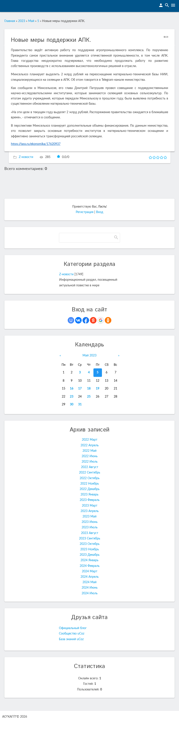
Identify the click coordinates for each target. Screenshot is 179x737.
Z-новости (26, 157)
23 (71, 396)
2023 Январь (89, 494)
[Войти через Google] (100, 320)
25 (89, 396)
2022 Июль (90, 461)
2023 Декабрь (90, 554)
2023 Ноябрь (89, 549)
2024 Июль (90, 593)
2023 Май (89, 516)
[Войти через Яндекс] (93, 320)
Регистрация (84, 212)
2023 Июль (90, 527)
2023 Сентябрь (89, 538)
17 (80, 388)
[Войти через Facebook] (86, 320)
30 (71, 404)
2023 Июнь (90, 522)
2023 (21, 21)
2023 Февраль (90, 500)
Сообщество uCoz (71, 633)
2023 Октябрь (90, 544)
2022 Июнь (90, 456)
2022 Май (89, 450)
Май (31, 21)
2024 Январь (89, 560)
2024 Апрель (90, 576)
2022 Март (89, 439)
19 (97, 388)
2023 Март (89, 505)
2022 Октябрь (90, 478)
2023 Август (89, 533)
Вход (99, 212)
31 (80, 404)
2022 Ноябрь (89, 483)
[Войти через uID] (71, 320)
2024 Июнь (90, 587)
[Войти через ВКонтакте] (78, 320)
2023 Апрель (90, 511)
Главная (9, 21)
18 (89, 388)
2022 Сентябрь (89, 472)
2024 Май (89, 582)
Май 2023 (89, 355)
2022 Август (89, 467)
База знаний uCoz (71, 639)
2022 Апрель (90, 445)
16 (71, 388)
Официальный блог (73, 628)
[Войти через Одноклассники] (108, 320)
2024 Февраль (90, 565)
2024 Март (89, 571)
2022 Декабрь (90, 489)
